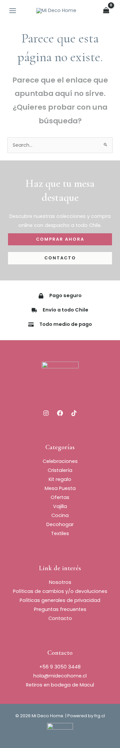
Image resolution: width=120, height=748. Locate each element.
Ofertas (60, 497)
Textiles (60, 533)
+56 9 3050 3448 (60, 666)
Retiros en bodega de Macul (60, 684)
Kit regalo (60, 479)
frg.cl (99, 716)
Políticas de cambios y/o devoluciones (60, 591)
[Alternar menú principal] (12, 10)
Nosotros (60, 582)
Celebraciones (60, 461)
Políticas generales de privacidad (60, 600)
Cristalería (60, 470)
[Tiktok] (74, 413)
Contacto (60, 618)
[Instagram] (46, 413)
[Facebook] (60, 413)
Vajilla (60, 506)
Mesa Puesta (60, 488)
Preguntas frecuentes (60, 609)
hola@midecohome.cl (60, 675)
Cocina (60, 515)
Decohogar (60, 524)
